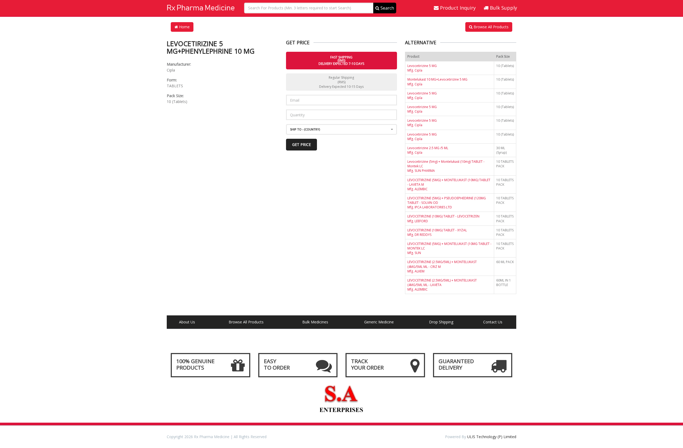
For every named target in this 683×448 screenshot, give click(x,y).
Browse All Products (490, 26)
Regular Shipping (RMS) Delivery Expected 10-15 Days (341, 82)
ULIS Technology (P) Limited (491, 436)
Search (386, 8)
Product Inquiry (457, 8)
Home (184, 26)
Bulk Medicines (315, 321)
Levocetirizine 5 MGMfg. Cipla (422, 68)
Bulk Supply (503, 8)
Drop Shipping (441, 321)
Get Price (301, 144)
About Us (187, 321)
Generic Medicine (379, 321)
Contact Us (492, 321)
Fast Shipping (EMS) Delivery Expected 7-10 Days (341, 60)
